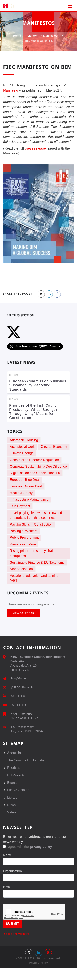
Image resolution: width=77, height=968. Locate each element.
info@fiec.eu (19, 678)
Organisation (12, 871)
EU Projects (16, 775)
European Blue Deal (25, 479)
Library (32, 35)
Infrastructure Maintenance (29, 499)
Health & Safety (21, 493)
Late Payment (20, 506)
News (11, 805)
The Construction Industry (26, 760)
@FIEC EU (18, 696)
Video (11, 812)
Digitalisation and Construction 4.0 (35, 473)
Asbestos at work (22, 446)
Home (17, 35)
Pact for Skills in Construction (31, 524)
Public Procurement (24, 537)
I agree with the (29, 847)
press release (35, 148)
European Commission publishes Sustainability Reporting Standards (37, 385)
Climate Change (22, 453)
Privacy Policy (38, 962)
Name (7, 855)
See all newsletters (17, 933)
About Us (14, 753)
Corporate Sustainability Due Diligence (38, 466)
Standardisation (21, 569)
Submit (13, 924)
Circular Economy (54, 446)
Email (7, 887)
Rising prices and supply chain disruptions (32, 553)
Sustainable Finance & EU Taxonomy (37, 562)
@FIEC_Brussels (22, 687)
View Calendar (23, 613)
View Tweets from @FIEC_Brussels (38, 346)
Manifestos (50, 35)
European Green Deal (26, 486)
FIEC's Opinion (18, 790)
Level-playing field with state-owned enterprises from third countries (36, 515)
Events (12, 782)
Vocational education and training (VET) (34, 578)
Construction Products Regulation (34, 460)
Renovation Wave (23, 544)
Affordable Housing (24, 440)
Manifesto (10, 90)
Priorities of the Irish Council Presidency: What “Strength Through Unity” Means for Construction (33, 411)
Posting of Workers (23, 531)
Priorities (13, 767)
